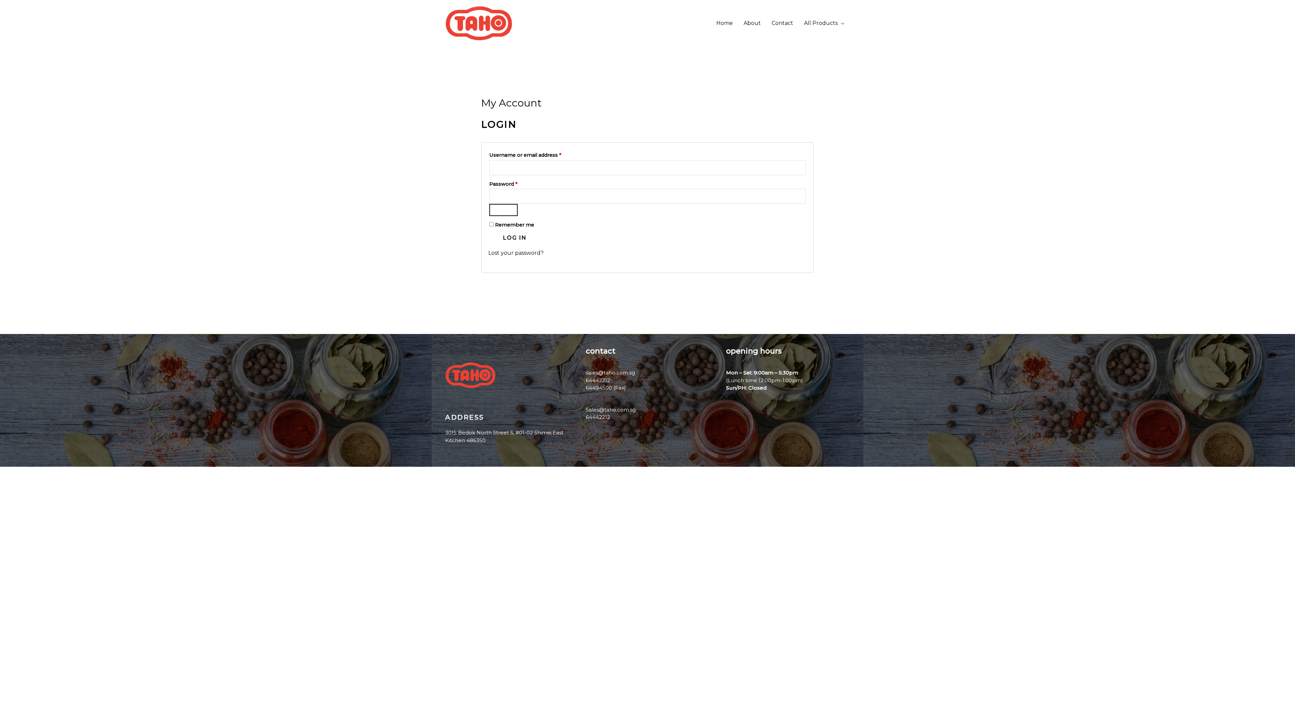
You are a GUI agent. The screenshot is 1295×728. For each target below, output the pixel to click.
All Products (821, 23)
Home (724, 23)
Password (514, 183)
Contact (782, 23)
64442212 (598, 417)
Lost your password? (516, 253)
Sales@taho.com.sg (611, 409)
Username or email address (536, 154)
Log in (514, 238)
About (752, 23)
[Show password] (503, 210)
